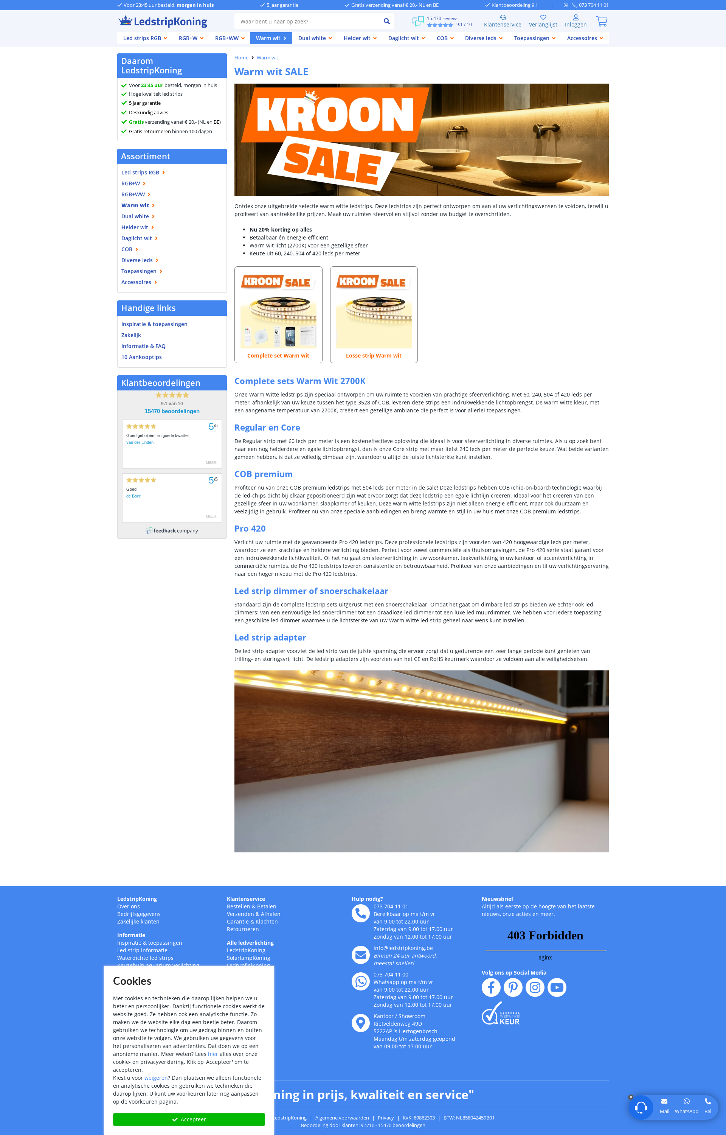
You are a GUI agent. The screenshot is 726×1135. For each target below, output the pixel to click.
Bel (707, 1111)
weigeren (156, 1077)
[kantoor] (361, 1023)
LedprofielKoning (248, 965)
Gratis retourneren (150, 131)
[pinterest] (513, 987)
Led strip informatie (142, 950)
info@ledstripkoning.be (403, 948)
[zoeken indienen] (386, 21)
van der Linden (140, 442)
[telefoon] (361, 913)
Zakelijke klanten (138, 921)
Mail (664, 1111)
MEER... (213, 463)
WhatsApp (686, 1111)
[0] (601, 21)
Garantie (238, 921)
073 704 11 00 (391, 974)
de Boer (133, 496)
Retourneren (243, 929)
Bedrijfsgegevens (139, 913)
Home (241, 57)
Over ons (128, 906)
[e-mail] (361, 955)
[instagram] (535, 987)
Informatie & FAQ (143, 346)
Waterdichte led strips (145, 957)
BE (216, 121)
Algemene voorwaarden (342, 1117)
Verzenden (240, 913)
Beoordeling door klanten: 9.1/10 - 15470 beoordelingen (363, 1125)
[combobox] (306, 21)
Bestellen (238, 906)
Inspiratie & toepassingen (149, 942)
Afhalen (271, 913)
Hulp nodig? (367, 898)
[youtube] (557, 987)
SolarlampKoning (248, 957)
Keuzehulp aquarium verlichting (158, 965)
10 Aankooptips (141, 357)
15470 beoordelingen (172, 411)
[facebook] (491, 987)
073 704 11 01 (391, 906)
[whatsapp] (568, 5)
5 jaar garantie (145, 103)
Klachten (267, 921)
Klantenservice (502, 24)
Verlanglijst (543, 24)
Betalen (266, 906)
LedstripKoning (137, 898)
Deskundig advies (148, 112)
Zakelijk (131, 335)
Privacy (386, 1117)
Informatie (131, 935)
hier (213, 1053)
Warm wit (267, 57)
